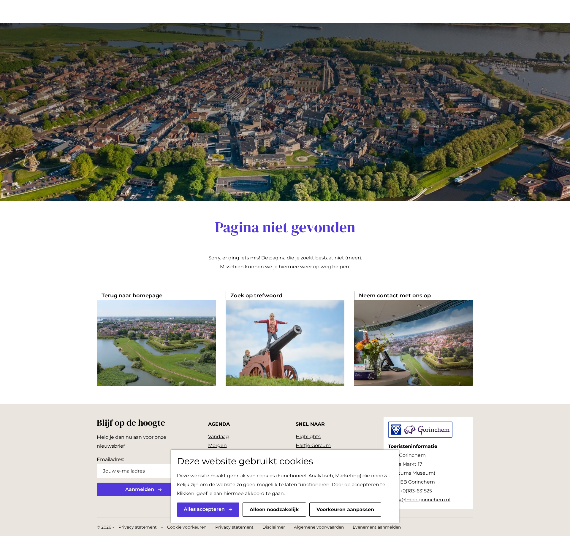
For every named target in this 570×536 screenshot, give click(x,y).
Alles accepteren (204, 509)
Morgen (217, 445)
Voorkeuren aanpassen (345, 509)
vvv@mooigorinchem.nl (421, 499)
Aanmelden (139, 489)
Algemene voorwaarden (319, 527)
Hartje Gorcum (313, 445)
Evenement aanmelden (377, 527)
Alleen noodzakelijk (274, 509)
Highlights (308, 436)
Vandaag (218, 436)
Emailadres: (110, 459)
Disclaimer (273, 527)
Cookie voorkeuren (186, 527)
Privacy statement (137, 527)
